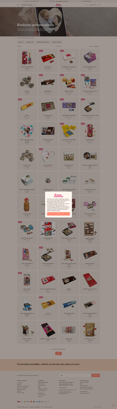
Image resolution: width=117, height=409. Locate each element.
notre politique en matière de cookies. (57, 210)
